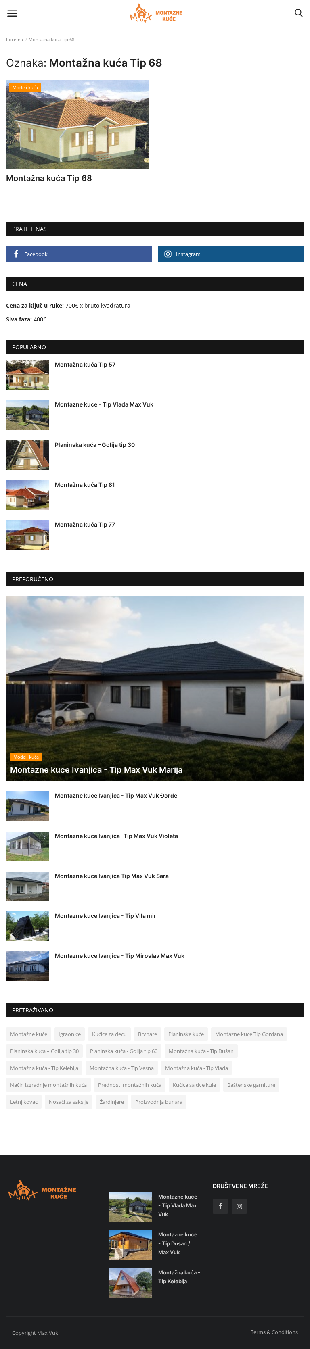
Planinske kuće (186, 1034)
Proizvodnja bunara (158, 1101)
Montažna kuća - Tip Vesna (122, 1068)
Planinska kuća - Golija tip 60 (123, 1051)
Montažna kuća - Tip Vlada (196, 1068)
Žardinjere (112, 1101)
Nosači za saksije (68, 1101)
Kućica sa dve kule (194, 1084)
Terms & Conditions (274, 1332)
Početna (14, 39)
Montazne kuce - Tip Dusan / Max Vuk (177, 1243)
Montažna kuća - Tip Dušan (201, 1051)
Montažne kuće (28, 1034)
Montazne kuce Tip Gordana (249, 1034)
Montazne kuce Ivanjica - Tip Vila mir (105, 915)
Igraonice (70, 1034)
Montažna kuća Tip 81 (85, 484)
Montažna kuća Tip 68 (49, 178)
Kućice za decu (109, 1034)
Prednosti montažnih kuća (129, 1084)
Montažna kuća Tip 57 (85, 364)
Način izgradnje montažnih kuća (48, 1084)
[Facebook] (220, 1206)
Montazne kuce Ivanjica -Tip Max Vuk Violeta (116, 835)
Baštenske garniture (251, 1084)
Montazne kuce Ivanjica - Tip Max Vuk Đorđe (116, 795)
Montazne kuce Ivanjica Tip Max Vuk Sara (112, 875)
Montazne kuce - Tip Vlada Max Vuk (104, 404)
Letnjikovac (24, 1101)
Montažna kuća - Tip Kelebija (44, 1068)
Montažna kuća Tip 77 (85, 524)
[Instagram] (239, 1206)
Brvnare (147, 1034)
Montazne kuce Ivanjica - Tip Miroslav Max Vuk (119, 955)
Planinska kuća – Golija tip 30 (95, 444)
